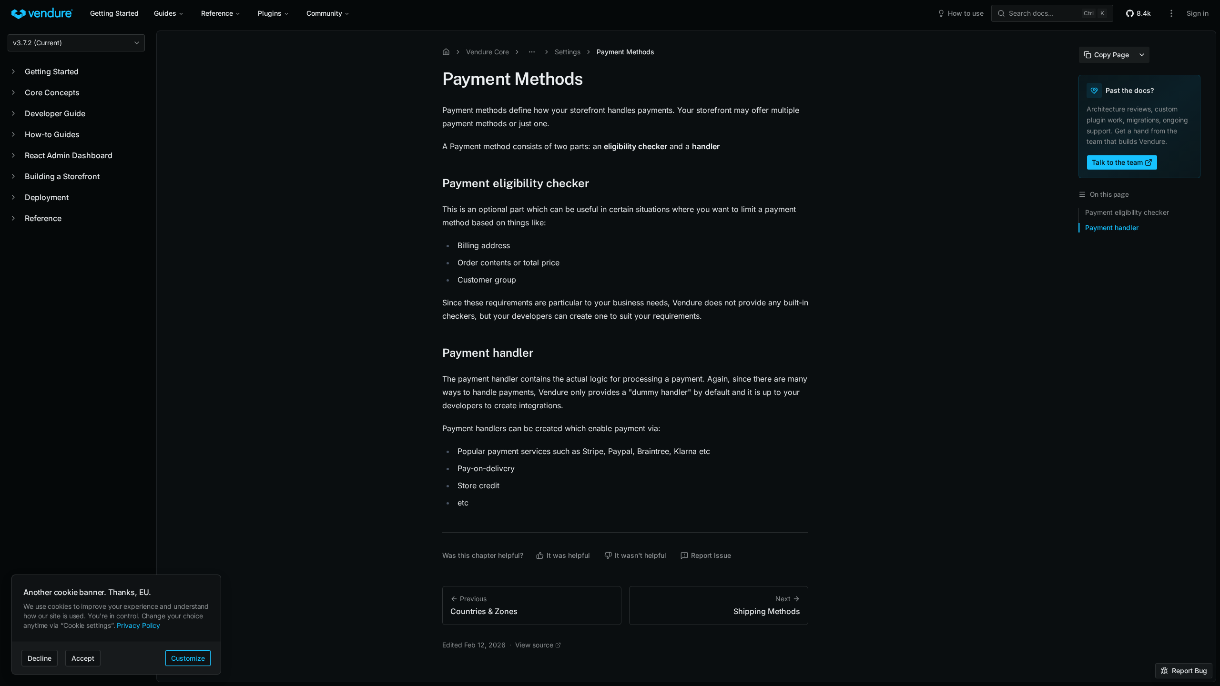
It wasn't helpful (640, 555)
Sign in (1198, 13)
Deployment (47, 197)
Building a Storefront (62, 176)
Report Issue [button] (711, 555)
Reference (217, 13)
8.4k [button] (1144, 13)
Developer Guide (55, 113)
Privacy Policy (138, 625)
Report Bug (1189, 670)
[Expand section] (13, 71)
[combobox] (76, 42)
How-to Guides (52, 134)
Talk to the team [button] (1117, 162)
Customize (188, 658)
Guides (165, 13)
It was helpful (568, 555)
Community (324, 13)
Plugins (270, 13)
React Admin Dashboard (68, 155)
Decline (39, 658)
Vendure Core (487, 52)
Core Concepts (52, 92)
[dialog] (116, 625)
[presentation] (686, 356)
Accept (82, 658)
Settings (567, 52)
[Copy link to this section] (433, 183)
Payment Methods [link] (625, 52)
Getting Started (114, 13)
